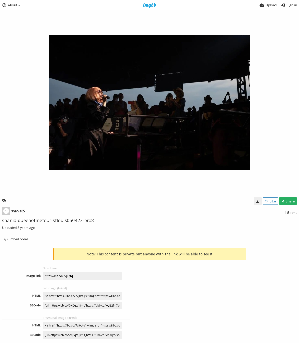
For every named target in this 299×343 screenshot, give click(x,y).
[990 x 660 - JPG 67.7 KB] (258, 201)
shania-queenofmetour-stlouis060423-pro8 (48, 220)
